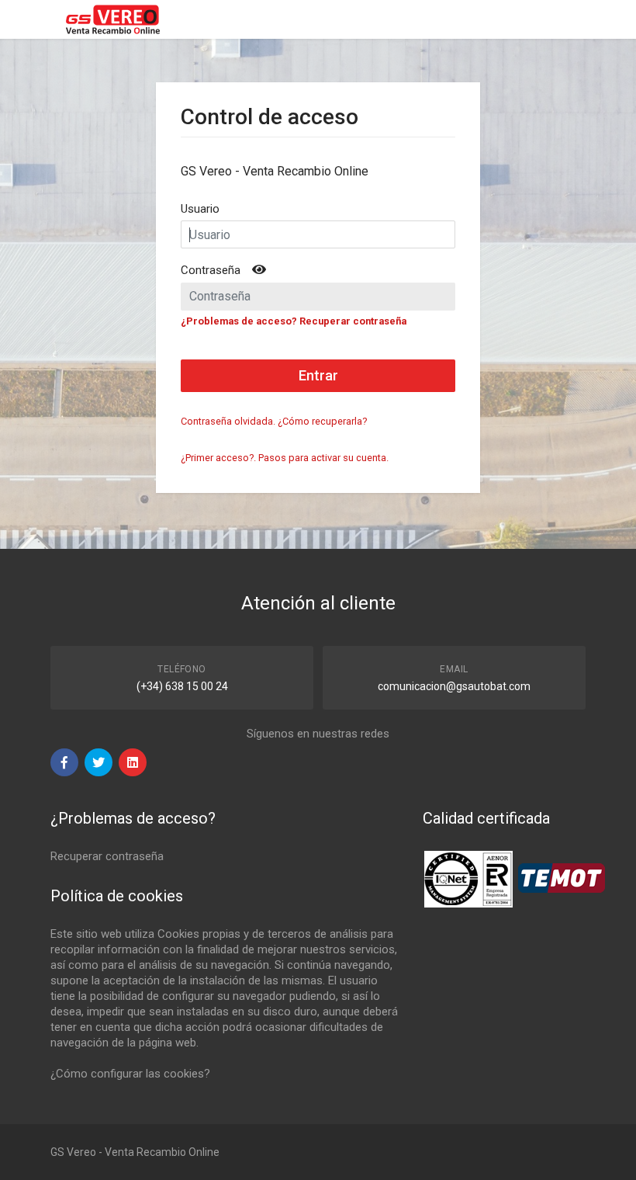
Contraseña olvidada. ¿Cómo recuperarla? (274, 421)
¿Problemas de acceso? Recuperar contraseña (293, 321)
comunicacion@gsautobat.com (454, 686)
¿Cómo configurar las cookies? (130, 1074)
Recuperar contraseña (107, 856)
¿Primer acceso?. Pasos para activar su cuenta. (285, 457)
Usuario (200, 209)
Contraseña (210, 270)
